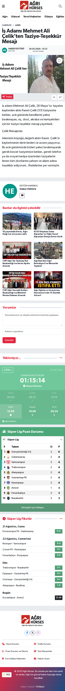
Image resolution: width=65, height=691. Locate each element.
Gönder (9, 340)
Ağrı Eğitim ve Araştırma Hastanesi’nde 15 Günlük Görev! (47, 292)
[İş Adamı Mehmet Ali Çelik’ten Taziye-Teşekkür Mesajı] (32, 74)
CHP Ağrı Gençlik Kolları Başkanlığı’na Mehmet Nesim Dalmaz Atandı (15, 292)
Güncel (15, 16)
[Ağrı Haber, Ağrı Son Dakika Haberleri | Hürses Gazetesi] (31, 6)
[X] (32, 632)
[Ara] (60, 6)
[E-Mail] (22, 195)
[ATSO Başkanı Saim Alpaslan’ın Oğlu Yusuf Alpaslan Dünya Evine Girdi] (48, 221)
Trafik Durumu (44, 644)
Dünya (49, 16)
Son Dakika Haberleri (15, 659)
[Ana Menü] (3, 6)
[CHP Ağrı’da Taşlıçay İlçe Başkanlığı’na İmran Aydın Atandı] (17, 250)
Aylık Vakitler (10, 421)
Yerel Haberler (32, 16)
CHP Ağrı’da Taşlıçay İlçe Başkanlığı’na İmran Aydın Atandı (16, 263)
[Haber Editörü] (10, 191)
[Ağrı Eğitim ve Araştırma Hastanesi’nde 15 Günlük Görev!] (48, 279)
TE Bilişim (40, 687)
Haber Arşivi (44, 659)
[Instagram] (38, 632)
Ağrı (5, 16)
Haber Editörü (28, 189)
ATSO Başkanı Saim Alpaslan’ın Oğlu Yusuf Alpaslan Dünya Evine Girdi (48, 234)
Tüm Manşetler (44, 651)
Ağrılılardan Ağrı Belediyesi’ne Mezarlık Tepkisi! (46, 263)
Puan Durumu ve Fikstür (16, 651)
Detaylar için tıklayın (32, 507)
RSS (8, 674)
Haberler (6, 25)
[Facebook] (27, 632)
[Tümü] (61, 358)
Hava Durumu (12, 644)
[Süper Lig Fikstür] (61, 518)
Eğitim (60, 16)
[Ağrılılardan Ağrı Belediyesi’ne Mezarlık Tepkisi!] (48, 250)
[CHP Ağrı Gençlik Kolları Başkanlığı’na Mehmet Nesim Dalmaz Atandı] (17, 279)
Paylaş (9, 97)
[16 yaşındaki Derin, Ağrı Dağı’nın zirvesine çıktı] (17, 221)
